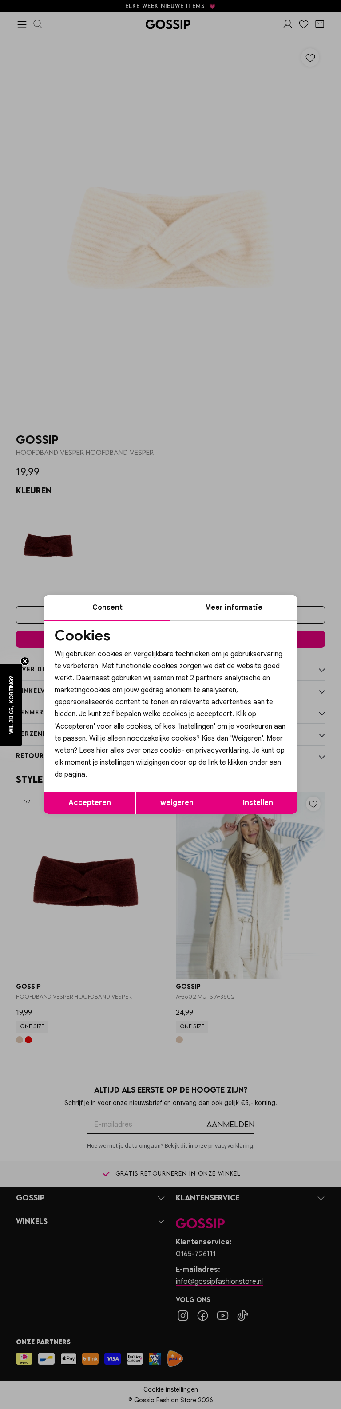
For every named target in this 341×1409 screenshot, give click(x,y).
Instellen (258, 802)
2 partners (206, 678)
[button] (11, 705)
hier (102, 750)
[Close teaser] (24, 661)
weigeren (177, 802)
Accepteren (89, 802)
